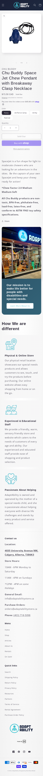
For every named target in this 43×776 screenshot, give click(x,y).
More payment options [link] (21, 149)
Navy (6, 113)
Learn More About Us (20, 306)
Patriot (7, 118)
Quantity (5, 123)
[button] (3, 5)
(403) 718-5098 (21, 615)
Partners (8, 699)
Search (8, 672)
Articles (8, 641)
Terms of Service (12, 704)
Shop (7, 635)
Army (34, 113)
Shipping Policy (11, 677)
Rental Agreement (12, 710)
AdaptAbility (15, 770)
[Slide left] (16, 62)
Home (7, 630)
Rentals (8, 651)
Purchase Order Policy (14, 715)
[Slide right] (26, 62)
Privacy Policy (10, 688)
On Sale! (8, 657)
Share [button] (7, 221)
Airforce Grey (21, 113)
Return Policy (10, 683)
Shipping (4, 97)
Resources (9, 693)
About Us (9, 646)
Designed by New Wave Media (27, 770)
